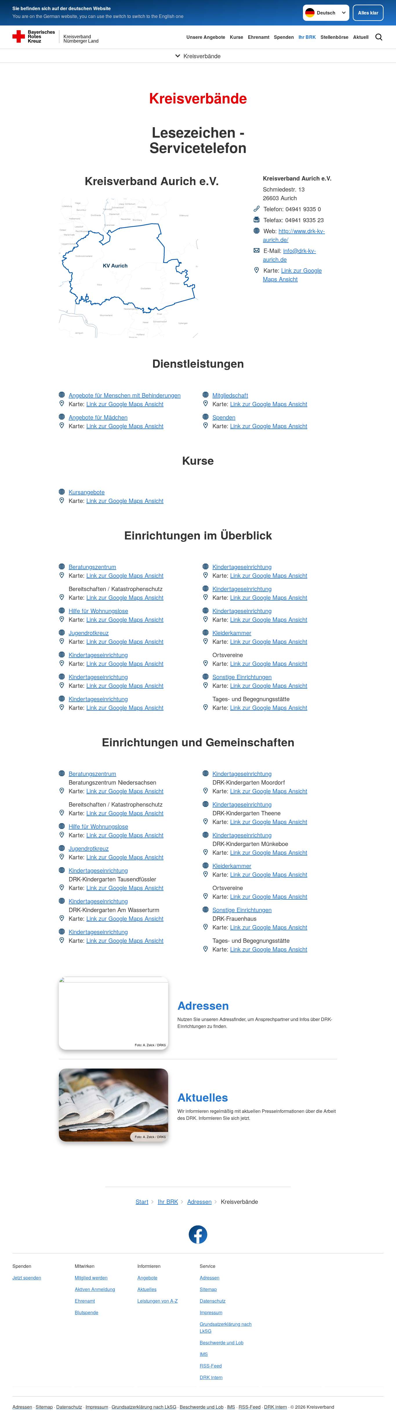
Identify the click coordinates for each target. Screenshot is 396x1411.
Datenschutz (213, 1300)
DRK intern (211, 1377)
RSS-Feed (211, 1365)
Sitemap (208, 1289)
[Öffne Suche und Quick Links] (379, 37)
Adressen (203, 1005)
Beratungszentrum (92, 566)
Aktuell (360, 37)
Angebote (147, 1277)
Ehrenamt (258, 37)
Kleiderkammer (231, 632)
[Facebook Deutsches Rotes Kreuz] (198, 1234)
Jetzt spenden (26, 1277)
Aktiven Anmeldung (95, 1289)
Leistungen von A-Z (157, 1300)
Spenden (284, 37)
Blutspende (86, 1312)
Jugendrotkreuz (89, 632)
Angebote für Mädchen (98, 417)
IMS (204, 1354)
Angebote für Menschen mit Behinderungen (125, 395)
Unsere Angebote (205, 37)
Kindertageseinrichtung (98, 654)
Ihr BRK (307, 37)
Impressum (211, 1312)
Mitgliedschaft (230, 395)
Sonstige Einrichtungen (242, 676)
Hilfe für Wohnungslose (98, 610)
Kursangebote (87, 492)
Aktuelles (202, 1097)
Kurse (236, 37)
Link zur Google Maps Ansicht (292, 274)
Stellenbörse (334, 37)
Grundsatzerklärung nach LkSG (226, 1327)
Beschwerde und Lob (222, 1342)
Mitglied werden (91, 1277)
